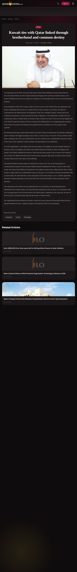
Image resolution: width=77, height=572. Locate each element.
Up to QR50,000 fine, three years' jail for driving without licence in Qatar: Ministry (34, 248)
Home (4, 19)
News (17, 19)
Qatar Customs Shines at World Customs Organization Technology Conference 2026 (34, 273)
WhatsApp (27, 217)
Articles (10, 19)
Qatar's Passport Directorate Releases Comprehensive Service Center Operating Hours (35, 299)
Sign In (65, 3)
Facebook (9, 217)
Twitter (18, 217)
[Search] (58, 4)
